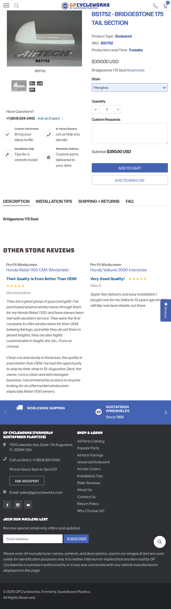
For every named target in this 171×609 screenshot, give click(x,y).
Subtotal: (99, 151)
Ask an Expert (49, 118)
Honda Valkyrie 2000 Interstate (118, 269)
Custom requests (106, 119)
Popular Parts (88, 447)
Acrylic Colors (89, 468)
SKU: (95, 43)
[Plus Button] (118, 109)
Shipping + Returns (98, 201)
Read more (136, 70)
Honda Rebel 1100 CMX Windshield (37, 269)
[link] (155, 5)
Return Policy (88, 503)
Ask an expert (27, 481)
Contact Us (86, 496)
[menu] (6, 5)
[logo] (85, 5)
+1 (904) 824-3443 (20, 118)
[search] (16, 5)
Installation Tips (54, 201)
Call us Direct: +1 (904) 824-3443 (34, 459)
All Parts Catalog (90, 441)
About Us (84, 489)
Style (97, 78)
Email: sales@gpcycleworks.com (36, 492)
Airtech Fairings (90, 454)
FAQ (129, 201)
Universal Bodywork (93, 461)
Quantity (99, 101)
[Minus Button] (95, 109)
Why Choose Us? (90, 510)
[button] (160, 542)
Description (16, 201)
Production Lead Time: (110, 50)
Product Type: (103, 36)
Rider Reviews (88, 482)
